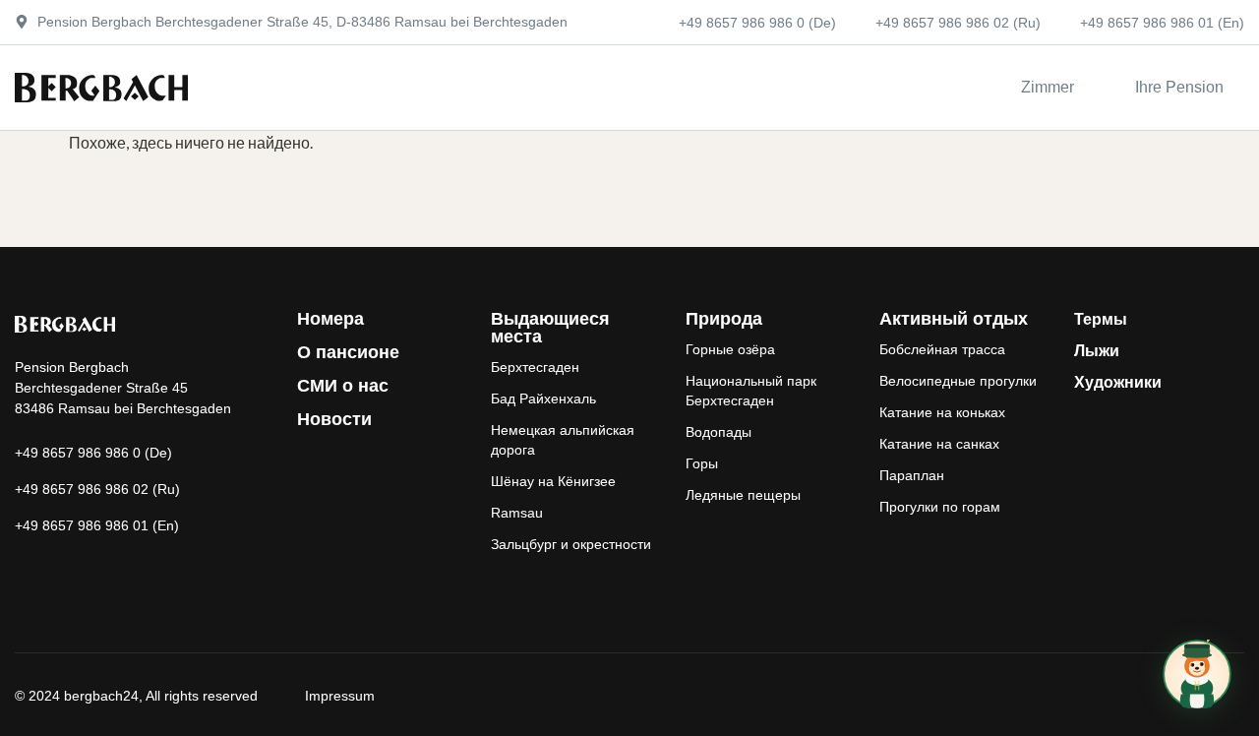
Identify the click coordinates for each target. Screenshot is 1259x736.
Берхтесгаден (535, 367)
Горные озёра (730, 349)
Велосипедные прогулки (958, 381)
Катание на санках (939, 444)
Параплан (911, 475)
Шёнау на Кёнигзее (553, 481)
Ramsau (517, 513)
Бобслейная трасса (942, 349)
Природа (724, 319)
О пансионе (348, 352)
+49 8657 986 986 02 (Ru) (958, 23)
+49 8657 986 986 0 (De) (757, 23)
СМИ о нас (343, 386)
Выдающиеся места (550, 327)
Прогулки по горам (939, 507)
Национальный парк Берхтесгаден (751, 390)
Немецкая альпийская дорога (562, 440)
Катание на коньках (942, 412)
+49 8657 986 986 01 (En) (1162, 23)
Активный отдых (953, 319)
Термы (1100, 319)
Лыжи (1096, 350)
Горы (702, 463)
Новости (334, 419)
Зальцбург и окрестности (571, 544)
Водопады (718, 432)
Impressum (340, 696)
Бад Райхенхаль (543, 398)
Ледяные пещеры (743, 495)
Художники (1118, 382)
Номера (330, 319)
